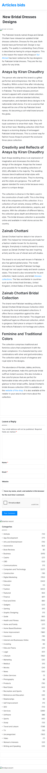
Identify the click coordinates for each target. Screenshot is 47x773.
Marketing (8, 660)
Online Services (10, 675)
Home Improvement (12, 632)
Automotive (8, 546)
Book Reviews (9, 550)
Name (5, 462)
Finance (7, 597)
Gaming (7, 609)
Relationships (9, 699)
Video (6, 738)
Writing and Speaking (12, 746)
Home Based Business (12, 628)
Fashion (7, 589)
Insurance (8, 636)
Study (6, 723)
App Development (11, 538)
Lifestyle (7, 656)
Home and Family (11, 624)
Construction (9, 573)
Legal (6, 652)
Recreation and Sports (13, 691)
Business (7, 554)
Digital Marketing (10, 577)
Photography (9, 679)
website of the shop (14, 390)
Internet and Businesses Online (16, 640)
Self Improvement (11, 703)
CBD (5, 561)
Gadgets (7, 605)
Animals (7, 534)
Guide (6, 616)
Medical (7, 664)
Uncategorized (9, 734)
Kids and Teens (10, 648)
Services (7, 711)
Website (5, 481)
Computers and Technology (15, 569)
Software (7, 715)
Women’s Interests (11, 742)
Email (5, 472)
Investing (7, 644)
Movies (6, 668)
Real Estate (8, 687)
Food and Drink (10, 601)
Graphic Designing (11, 613)
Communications (10, 565)
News (6, 671)
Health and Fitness (11, 620)
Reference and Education (14, 695)
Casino (6, 558)
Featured (7, 593)
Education (8, 581)
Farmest (7, 585)
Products (7, 683)
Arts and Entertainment (13, 542)
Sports (6, 719)
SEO (5, 707)
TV (5, 730)
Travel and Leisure (11, 726)
